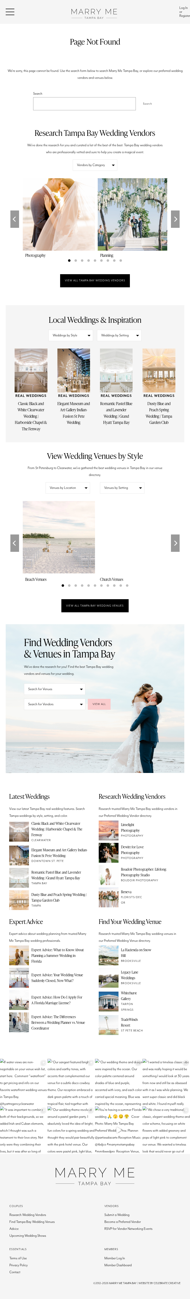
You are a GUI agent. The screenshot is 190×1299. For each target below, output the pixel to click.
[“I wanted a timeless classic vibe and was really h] (166, 1082)
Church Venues (111, 579)
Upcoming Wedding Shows (27, 1236)
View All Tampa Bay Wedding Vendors (95, 280)
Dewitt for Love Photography (132, 849)
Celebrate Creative (167, 1283)
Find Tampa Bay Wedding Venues (32, 1222)
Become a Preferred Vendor (122, 1222)
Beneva (126, 891)
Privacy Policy (18, 1265)
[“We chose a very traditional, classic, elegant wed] (166, 1130)
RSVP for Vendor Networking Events (128, 1229)
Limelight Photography (130, 827)
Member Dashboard (118, 1265)
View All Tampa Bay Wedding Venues (95, 605)
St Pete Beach (132, 1030)
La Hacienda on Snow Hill (136, 952)
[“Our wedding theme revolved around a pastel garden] (71, 1130)
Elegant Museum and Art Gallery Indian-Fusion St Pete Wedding (73, 413)
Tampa (36, 905)
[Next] (175, 219)
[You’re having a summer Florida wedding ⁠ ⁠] (118, 1130)
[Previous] (14, 219)
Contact (14, 1272)
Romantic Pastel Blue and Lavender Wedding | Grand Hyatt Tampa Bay (116, 413)
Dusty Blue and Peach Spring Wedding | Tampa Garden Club (159, 413)
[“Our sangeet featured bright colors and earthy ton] (71, 1082)
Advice (14, 1229)
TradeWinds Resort (129, 1022)
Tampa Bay (39, 883)
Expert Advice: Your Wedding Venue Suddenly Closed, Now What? (57, 977)
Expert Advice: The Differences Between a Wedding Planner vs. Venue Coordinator (58, 1022)
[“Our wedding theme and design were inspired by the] (118, 1082)
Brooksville (131, 961)
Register (184, 16)
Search (37, 94)
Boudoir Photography (139, 880)
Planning (106, 255)
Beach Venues (36, 579)
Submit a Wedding (116, 1215)
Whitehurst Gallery (129, 995)
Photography (35, 255)
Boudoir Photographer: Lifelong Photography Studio (143, 872)
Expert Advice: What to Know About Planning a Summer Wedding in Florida (57, 955)
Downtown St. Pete (47, 861)
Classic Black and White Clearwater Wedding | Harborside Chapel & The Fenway (31, 416)
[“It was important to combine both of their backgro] (24, 1130)
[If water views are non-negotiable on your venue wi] (24, 1082)
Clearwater (41, 840)
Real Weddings (31, 396)
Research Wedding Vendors (27, 1215)
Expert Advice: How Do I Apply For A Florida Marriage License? (56, 1000)
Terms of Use (18, 1258)
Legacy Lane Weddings (129, 975)
